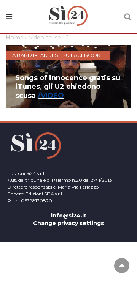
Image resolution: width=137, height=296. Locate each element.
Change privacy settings (68, 223)
